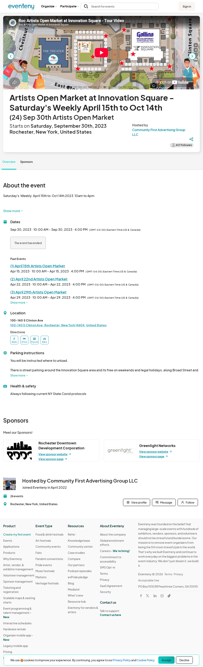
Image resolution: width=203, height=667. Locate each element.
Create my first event (17, 534)
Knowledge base (79, 540)
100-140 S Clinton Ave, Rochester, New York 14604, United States (58, 325)
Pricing (7, 651)
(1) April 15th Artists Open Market (37, 266)
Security (105, 592)
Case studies (76, 552)
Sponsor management (18, 581)
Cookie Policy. (146, 660)
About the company (113, 534)
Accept (166, 660)
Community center (80, 546)
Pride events (43, 565)
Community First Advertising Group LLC (158, 132)
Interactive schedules (17, 623)
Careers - (115, 551)
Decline (184, 660)
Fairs (38, 552)
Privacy (104, 579)
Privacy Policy (122, 660)
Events (7, 540)
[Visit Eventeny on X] (147, 595)
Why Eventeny (12, 559)
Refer (71, 534)
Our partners (76, 565)
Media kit (74, 589)
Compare (74, 559)
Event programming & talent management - (17, 613)
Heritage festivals (47, 583)
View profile (139, 502)
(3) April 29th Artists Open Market (38, 292)
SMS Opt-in (107, 567)
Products (9, 552)
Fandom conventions (49, 559)
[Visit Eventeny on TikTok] (169, 595)
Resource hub (77, 601)
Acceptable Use (148, 580)
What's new (75, 595)
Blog (71, 583)
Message (166, 502)
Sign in (187, 6)
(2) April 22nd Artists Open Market (38, 279)
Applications (11, 546)
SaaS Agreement (111, 586)
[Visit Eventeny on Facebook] (141, 595)
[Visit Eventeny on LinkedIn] (155, 595)
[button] (48, 6)
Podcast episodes (80, 571)
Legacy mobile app (15, 646)
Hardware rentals (14, 629)
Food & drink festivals (49, 534)
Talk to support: (110, 613)
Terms (104, 573)
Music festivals (45, 571)
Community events (48, 546)
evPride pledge (78, 577)
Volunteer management (18, 575)
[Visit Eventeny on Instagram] (162, 596)
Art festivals (43, 540)
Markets (40, 577)
